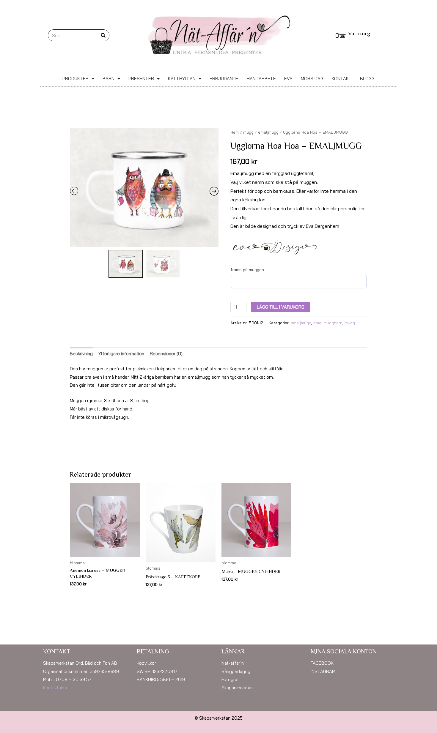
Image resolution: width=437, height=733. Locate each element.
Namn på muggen (247, 269)
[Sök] (103, 35)
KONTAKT (342, 78)
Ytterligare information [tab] (121, 353)
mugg (248, 132)
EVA (288, 78)
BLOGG (367, 78)
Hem (234, 132)
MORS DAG (312, 78)
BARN (108, 78)
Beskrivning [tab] (81, 353)
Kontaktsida (55, 688)
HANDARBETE (261, 78)
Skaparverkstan (237, 688)
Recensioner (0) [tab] (166, 353)
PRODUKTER (75, 78)
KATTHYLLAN (182, 78)
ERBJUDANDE (224, 78)
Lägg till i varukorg (280, 307)
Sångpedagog (235, 671)
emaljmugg (268, 132)
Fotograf (230, 679)
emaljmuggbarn (327, 322)
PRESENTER (141, 78)
